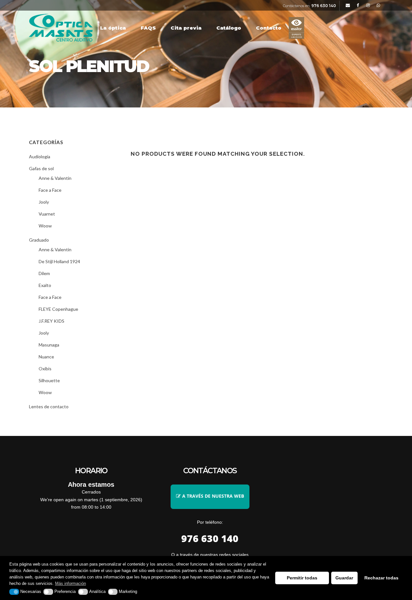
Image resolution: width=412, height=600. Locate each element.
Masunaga (49, 344)
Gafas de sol (41, 168)
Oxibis (45, 368)
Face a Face (50, 190)
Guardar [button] (344, 577)
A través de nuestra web (213, 496)
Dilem (44, 273)
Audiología (39, 156)
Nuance (46, 356)
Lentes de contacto (49, 406)
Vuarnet (47, 214)
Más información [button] (70, 583)
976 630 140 (323, 5)
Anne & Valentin (55, 178)
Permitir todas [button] (302, 577)
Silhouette (49, 380)
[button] (14, 592)
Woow (45, 225)
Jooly (44, 202)
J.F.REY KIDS (51, 321)
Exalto (45, 285)
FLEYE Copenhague (58, 309)
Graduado (39, 240)
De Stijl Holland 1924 (59, 261)
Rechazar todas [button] (381, 577)
